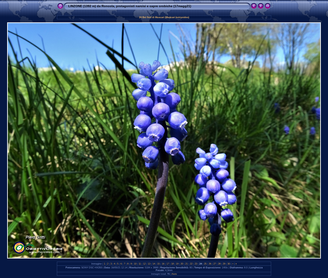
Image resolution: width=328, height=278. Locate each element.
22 (191, 263)
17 (168, 263)
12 (144, 263)
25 (205, 263)
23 (196, 263)
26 (210, 263)
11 (140, 263)
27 (215, 263)
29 (224, 263)
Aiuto (174, 274)
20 (182, 263)
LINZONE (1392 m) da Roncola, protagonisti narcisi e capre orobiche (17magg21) (129, 6)
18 (172, 263)
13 (149, 263)
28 (219, 263)
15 (158, 263)
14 (154, 263)
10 (135, 263)
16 (163, 263)
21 (187, 263)
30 (229, 263)
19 (177, 263)
